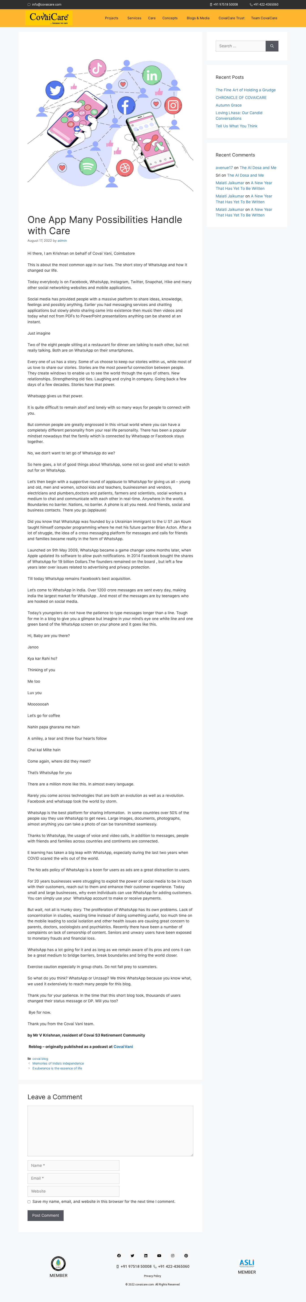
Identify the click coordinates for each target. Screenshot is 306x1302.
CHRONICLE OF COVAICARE (241, 97)
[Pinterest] (186, 1255)
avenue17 (224, 167)
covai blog (40, 1058)
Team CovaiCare (264, 18)
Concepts (170, 18)
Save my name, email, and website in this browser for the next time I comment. (103, 1201)
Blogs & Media (198, 18)
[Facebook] (119, 1255)
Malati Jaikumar (230, 183)
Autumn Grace (229, 105)
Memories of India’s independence (58, 1063)
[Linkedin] (145, 1255)
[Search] (272, 46)
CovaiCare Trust (231, 18)
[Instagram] (172, 1255)
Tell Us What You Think (236, 126)
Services (134, 18)
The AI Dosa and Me (258, 167)
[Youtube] (159, 1255)
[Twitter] (132, 1255)
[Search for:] (241, 46)
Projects (111, 18)
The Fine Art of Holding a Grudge (246, 90)
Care (152, 18)
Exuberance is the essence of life (57, 1068)
